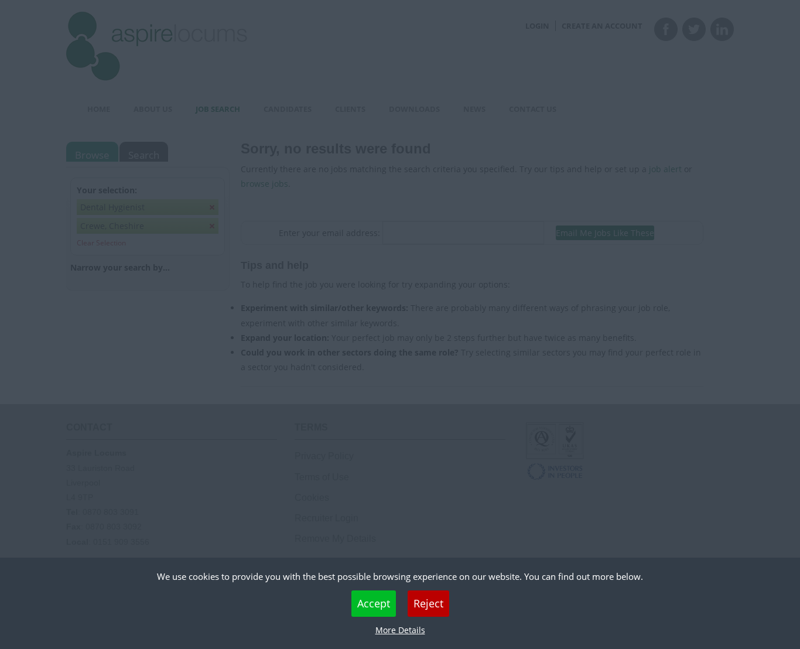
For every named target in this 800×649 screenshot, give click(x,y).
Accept (373, 603)
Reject (428, 603)
